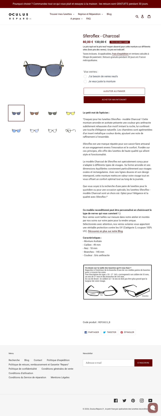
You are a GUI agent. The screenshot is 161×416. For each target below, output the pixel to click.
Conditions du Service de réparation (27, 377)
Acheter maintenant (114, 99)
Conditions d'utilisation (21, 373)
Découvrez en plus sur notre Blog (105, 231)
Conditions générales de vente (57, 368)
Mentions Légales (60, 377)
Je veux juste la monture (101, 81)
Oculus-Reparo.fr (97, 409)
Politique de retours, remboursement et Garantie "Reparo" (39, 364)
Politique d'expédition (58, 360)
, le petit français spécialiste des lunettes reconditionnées (128, 409)
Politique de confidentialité (23, 368)
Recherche (14, 360)
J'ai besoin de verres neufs (103, 76)
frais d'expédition (120, 54)
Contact (38, 360)
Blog (26, 360)
